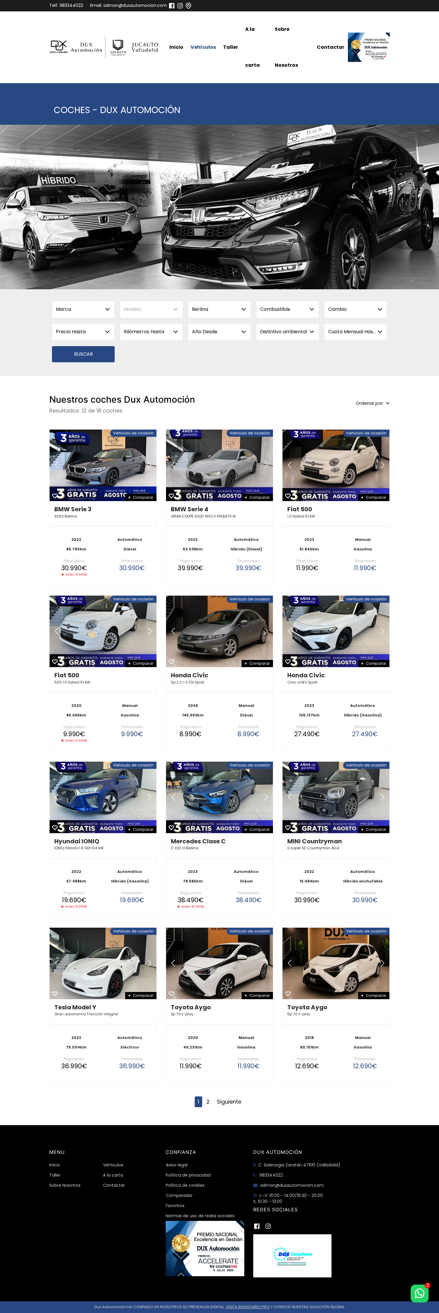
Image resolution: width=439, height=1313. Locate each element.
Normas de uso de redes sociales (200, 1216)
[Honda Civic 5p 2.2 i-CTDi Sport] (219, 631)
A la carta (252, 47)
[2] (420, 1293)
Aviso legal (177, 1165)
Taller (230, 47)
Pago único (74, 560)
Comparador (179, 1195)
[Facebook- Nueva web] (171, 5)
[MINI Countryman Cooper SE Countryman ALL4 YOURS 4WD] (336, 797)
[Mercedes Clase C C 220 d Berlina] (219, 797)
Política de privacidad (188, 1175)
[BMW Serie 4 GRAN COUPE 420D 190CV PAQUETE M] (219, 465)
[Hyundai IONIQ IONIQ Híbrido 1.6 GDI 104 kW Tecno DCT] (103, 797)
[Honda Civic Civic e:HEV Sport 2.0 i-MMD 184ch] (336, 631)
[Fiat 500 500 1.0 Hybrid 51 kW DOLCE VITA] (103, 631)
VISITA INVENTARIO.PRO (248, 1307)
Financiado (132, 560)
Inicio (176, 47)
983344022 (71, 5)
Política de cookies (185, 1185)
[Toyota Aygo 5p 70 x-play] (336, 963)
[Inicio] (105, 47)
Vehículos (203, 47)
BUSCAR (83, 354)
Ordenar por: (370, 403)
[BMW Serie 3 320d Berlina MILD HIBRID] (103, 465)
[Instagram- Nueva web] (180, 5)
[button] (57, 465)
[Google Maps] (188, 5)
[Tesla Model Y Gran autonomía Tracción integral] (103, 963)
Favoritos (175, 1206)
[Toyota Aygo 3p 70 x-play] (219, 963)
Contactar (330, 47)
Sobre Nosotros (286, 47)
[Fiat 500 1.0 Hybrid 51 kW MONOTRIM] (336, 465)
